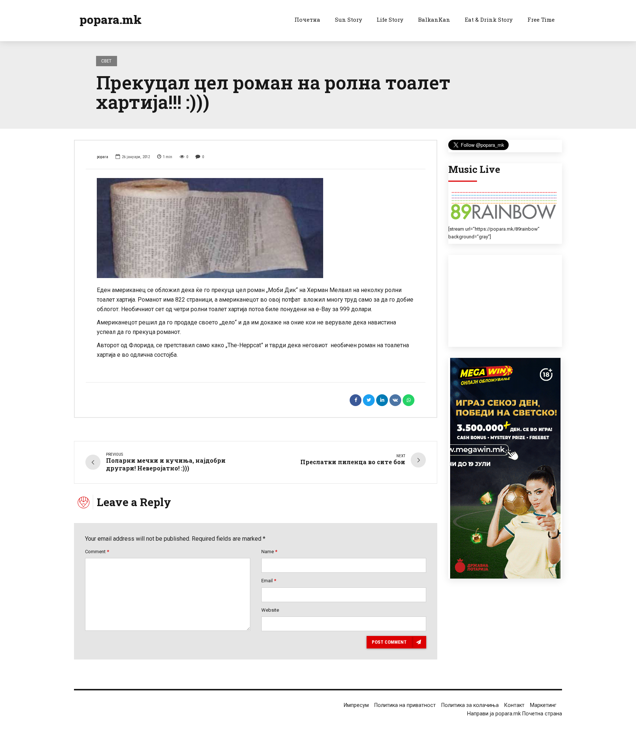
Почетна (307, 19)
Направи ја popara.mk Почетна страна (514, 714)
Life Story (390, 19)
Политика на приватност (405, 705)
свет (106, 61)
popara (102, 156)
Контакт (514, 705)
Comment (97, 551)
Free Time (541, 19)
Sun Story (348, 19)
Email (268, 580)
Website (270, 610)
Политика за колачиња (470, 705)
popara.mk (111, 19)
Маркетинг (543, 705)
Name (269, 551)
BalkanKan (434, 19)
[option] (255, 228)
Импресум (356, 705)
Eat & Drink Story (489, 19)
